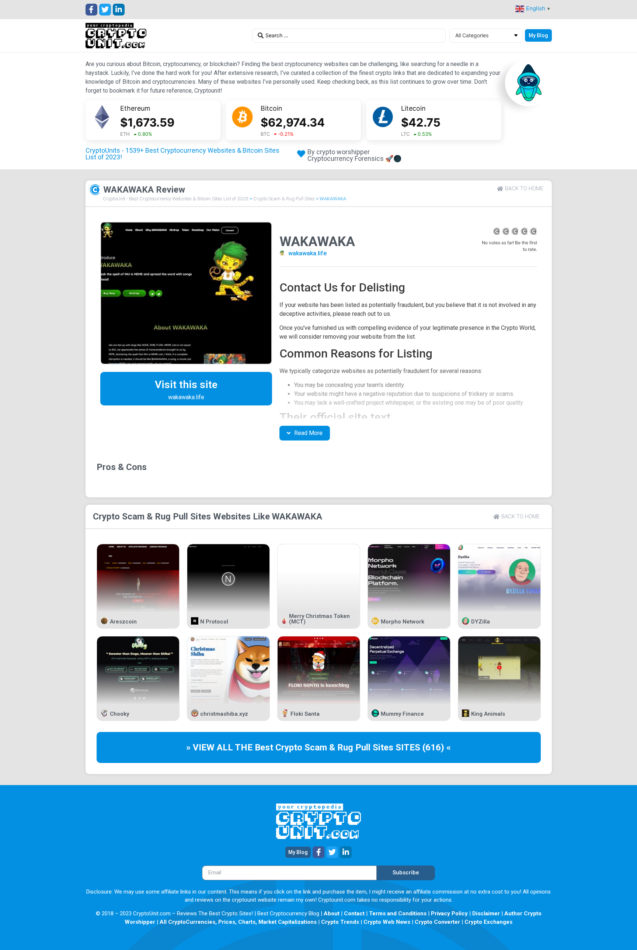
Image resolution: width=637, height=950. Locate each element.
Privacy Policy (449, 913)
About (332, 913)
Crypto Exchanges (488, 922)
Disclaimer (486, 913)
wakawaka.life (307, 253)
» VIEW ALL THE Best (230, 747)
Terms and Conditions (398, 913)
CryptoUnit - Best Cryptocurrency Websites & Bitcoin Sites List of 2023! (175, 198)
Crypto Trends (340, 922)
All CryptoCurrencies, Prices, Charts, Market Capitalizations (238, 922)
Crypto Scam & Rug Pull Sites (284, 198)
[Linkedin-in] (119, 9)
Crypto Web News (386, 922)
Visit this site (186, 385)
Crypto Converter (437, 922)
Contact (354, 913)
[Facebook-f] (91, 9)
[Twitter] (105, 9)
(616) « (436, 747)
